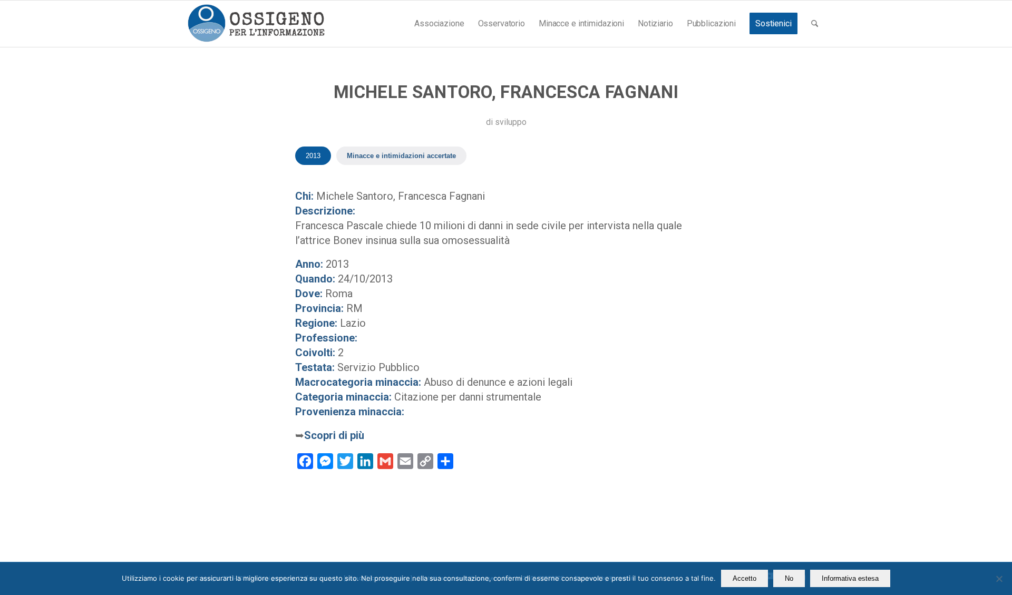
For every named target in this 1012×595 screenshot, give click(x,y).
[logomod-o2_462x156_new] (256, 24)
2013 (313, 156)
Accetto (744, 578)
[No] (999, 578)
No (789, 578)
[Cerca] (814, 24)
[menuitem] (439, 24)
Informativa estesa (850, 578)
